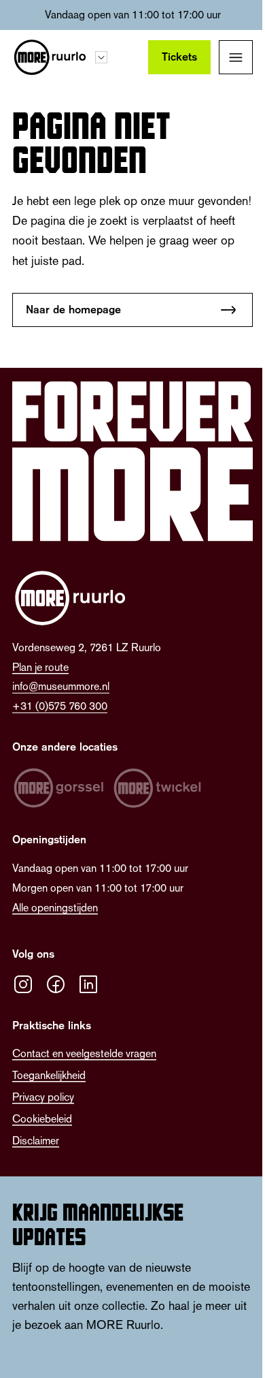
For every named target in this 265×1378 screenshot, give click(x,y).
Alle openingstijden (55, 908)
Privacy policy (43, 1097)
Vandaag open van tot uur (133, 14)
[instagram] (23, 984)
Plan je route (40, 667)
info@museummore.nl (60, 686)
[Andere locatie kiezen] (101, 57)
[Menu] (236, 57)
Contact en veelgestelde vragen (84, 1053)
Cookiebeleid (42, 1119)
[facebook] (56, 984)
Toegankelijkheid (49, 1075)
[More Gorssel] (58, 788)
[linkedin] (88, 984)
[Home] (49, 57)
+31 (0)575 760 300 (59, 706)
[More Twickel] (157, 788)
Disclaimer (35, 1140)
